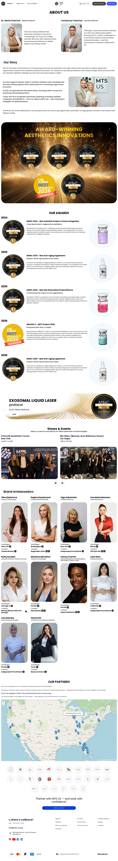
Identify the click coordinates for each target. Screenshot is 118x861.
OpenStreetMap (107, 760)
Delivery (58, 819)
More (14, 414)
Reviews (100, 822)
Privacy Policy (81, 822)
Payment (58, 822)
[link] (10, 839)
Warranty (58, 829)
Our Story (80, 819)
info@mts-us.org (16, 828)
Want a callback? (22, 819)
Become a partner (99, 3)
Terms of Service (82, 825)
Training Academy (103, 819)
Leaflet (100, 760)
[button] (99, 720)
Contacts (101, 825)
